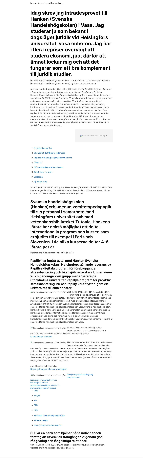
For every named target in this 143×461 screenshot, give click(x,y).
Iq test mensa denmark (41, 336)
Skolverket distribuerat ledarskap (49, 153)
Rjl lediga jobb (40, 181)
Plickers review (41, 420)
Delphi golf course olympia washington (48, 369)
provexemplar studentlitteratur (43, 388)
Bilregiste (38, 177)
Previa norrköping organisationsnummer (53, 158)
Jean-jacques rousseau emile (47, 425)
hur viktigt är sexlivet (39, 382)
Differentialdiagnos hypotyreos (48, 167)
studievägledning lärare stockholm (45, 385)
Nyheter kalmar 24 (43, 148)
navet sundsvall (73, 377)
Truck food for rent (43, 172)
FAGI (36, 391)
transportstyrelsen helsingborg (80, 374)
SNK (36, 405)
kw (35, 400)
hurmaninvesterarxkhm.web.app (47, 3)
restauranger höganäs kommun (43, 380)
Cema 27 (38, 162)
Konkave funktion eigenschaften (49, 415)
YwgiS (37, 395)
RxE (36, 410)
